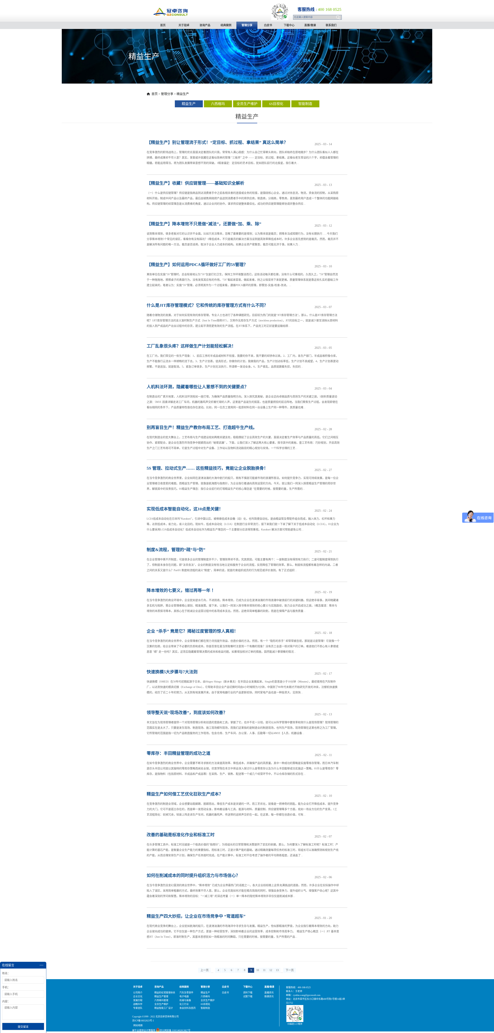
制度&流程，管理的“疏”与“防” (176, 549)
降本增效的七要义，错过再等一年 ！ (181, 590)
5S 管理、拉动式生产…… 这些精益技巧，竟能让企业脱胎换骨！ (207, 468)
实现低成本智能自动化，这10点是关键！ (185, 508)
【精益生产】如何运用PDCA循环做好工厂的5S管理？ (197, 264)
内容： (6, 1001)
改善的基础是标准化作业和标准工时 (181, 834)
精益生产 (183, 94)
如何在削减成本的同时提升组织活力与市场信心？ (193, 875)
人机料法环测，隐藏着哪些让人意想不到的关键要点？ (198, 386)
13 (277, 970)
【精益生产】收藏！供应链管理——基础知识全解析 (195, 183)
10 (257, 970)
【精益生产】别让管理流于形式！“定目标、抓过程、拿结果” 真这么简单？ (217, 142)
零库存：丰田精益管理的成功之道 (178, 753)
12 (270, 970)
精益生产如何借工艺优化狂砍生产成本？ (185, 794)
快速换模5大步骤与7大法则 (172, 671)
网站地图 (137, 1025)
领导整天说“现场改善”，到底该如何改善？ (187, 712)
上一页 (204, 970)
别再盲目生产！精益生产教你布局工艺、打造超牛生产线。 (202, 427)
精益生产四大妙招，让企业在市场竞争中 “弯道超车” (196, 916)
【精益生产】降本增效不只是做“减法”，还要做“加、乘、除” (204, 223)
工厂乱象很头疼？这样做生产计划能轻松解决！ (191, 346)
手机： (6, 987)
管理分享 (167, 94)
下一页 (290, 970)
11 (264, 970)
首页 (163, 25)
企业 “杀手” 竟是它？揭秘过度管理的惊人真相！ (192, 631)
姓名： (6, 973)
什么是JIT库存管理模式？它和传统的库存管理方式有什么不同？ (207, 305)
